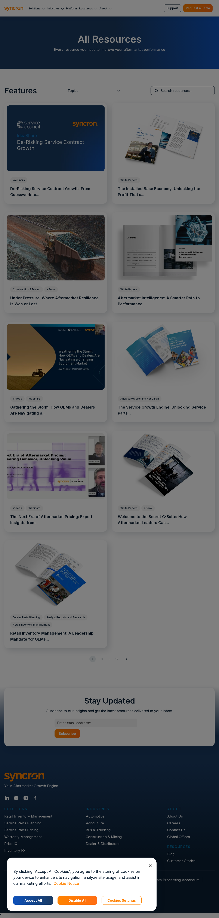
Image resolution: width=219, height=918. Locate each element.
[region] (82, 884)
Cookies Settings (121, 900)
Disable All (77, 900)
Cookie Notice (66, 883)
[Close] (150, 865)
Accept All (33, 900)
